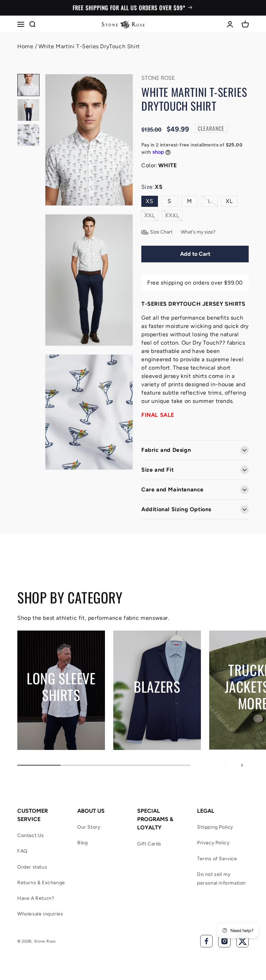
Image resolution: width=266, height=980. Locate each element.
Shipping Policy (215, 827)
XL (229, 201)
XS (149, 201)
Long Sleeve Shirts (61, 686)
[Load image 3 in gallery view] (28, 135)
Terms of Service (217, 859)
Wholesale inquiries (40, 914)
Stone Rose (45, 941)
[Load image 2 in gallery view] (28, 110)
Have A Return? (35, 898)
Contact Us (30, 835)
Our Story (88, 827)
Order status (32, 867)
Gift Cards (149, 844)
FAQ (22, 851)
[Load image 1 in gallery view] (28, 85)
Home (25, 46)
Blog (82, 843)
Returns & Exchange (41, 883)
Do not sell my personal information (221, 878)
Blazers (157, 686)
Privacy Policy (213, 843)
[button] (20, 24)
